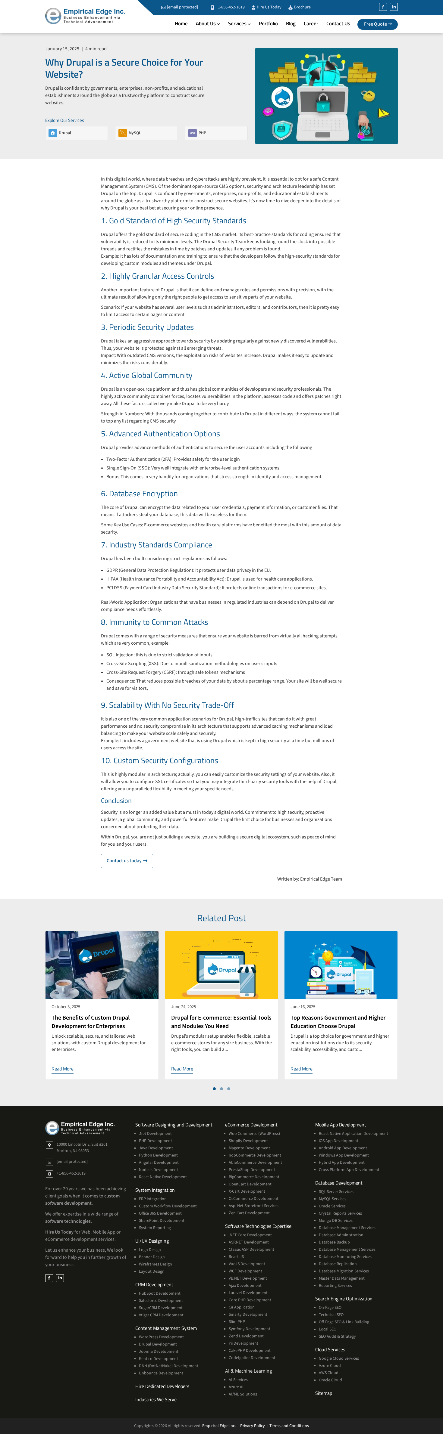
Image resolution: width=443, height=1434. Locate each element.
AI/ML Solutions (243, 1394)
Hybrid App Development (342, 1163)
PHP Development (155, 1141)
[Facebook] (383, 7)
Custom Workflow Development (168, 1206)
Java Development (156, 1148)
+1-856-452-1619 (230, 7)
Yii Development (243, 1343)
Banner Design (152, 1257)
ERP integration (153, 1199)
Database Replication (338, 1264)
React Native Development (163, 1177)
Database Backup (334, 1242)
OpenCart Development (250, 1184)
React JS (236, 1257)
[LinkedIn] (394, 7)
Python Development (158, 1155)
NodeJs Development (158, 1170)
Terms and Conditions (289, 1426)
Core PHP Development (250, 1300)
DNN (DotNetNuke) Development (168, 1366)
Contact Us (338, 23)
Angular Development (159, 1163)
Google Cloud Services (339, 1358)
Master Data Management (342, 1278)
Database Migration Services (344, 1271)
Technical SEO (331, 1315)
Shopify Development (248, 1141)
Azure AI (236, 1387)
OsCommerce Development (253, 1199)
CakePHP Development (250, 1351)
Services (237, 23)
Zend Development (246, 1336)
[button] (214, 1089)
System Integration (155, 1190)
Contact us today (130, 860)
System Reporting (155, 1228)
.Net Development (155, 1134)
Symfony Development (249, 1329)
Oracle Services (332, 1206)
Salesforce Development (161, 1301)
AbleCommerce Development (255, 1163)
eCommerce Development (251, 1124)
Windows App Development (344, 1155)
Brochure (302, 7)
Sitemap (323, 1393)
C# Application (242, 1307)
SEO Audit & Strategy (337, 1336)
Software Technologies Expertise (258, 1226)
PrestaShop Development (252, 1170)
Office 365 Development (160, 1213)
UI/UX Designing (152, 1240)
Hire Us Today (268, 7)
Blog (291, 23)
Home (181, 23)
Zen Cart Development (249, 1213)
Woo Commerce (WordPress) (254, 1134)
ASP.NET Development (249, 1242)
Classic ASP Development (251, 1250)
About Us (206, 23)
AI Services (238, 1380)
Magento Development (249, 1148)
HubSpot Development (160, 1293)
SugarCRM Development (161, 1308)
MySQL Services (332, 1199)
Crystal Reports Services (340, 1213)
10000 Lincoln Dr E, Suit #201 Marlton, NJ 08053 (82, 1147)
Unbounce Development (161, 1373)
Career (311, 23)
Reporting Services (335, 1286)
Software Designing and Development (173, 1124)
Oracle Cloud (330, 1380)
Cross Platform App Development (349, 1170)
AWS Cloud (328, 1373)
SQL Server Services (336, 1192)
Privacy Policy (252, 1426)
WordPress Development (161, 1337)
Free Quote (375, 24)
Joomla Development (158, 1352)
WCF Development (245, 1271)
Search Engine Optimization (343, 1298)
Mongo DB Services (336, 1221)
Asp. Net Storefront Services (253, 1206)
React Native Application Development (353, 1134)
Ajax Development (245, 1286)
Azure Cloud (330, 1366)
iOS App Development (338, 1141)
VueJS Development (247, 1264)
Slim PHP (237, 1322)
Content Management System (166, 1328)
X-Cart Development (247, 1191)
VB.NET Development (248, 1278)
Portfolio (268, 23)
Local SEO (327, 1329)
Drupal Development (158, 1344)
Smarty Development (248, 1315)
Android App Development (343, 1148)
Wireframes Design (155, 1264)
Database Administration (341, 1235)
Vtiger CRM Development (161, 1315)
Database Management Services (347, 1228)
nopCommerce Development (255, 1155)
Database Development (339, 1182)
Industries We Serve (156, 1399)
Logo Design (150, 1250)
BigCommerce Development (254, 1177)
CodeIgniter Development (252, 1358)
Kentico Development (158, 1359)
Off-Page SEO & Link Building (344, 1322)
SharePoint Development (161, 1221)
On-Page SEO (330, 1308)
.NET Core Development (250, 1235)
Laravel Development (248, 1293)
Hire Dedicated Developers (162, 1386)
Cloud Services (330, 1349)
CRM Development (154, 1284)
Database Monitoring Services (345, 1257)
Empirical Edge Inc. (219, 1426)
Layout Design (152, 1271)
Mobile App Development (340, 1124)
